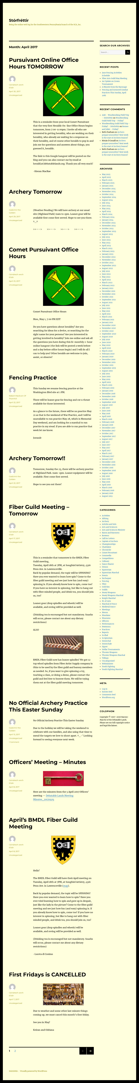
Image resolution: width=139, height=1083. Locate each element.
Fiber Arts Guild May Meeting (114, 78)
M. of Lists (106, 601)
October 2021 (107, 297)
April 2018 (106, 416)
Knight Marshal (109, 598)
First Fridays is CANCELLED (47, 974)
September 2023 (109, 231)
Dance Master (108, 564)
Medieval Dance (109, 607)
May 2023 (106, 243)
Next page (90, 1054)
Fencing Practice (33, 377)
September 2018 (109, 402)
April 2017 (106, 450)
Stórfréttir (19, 20)
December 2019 (108, 359)
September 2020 (109, 334)
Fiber (104, 584)
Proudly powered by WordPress (33, 1071)
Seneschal (106, 641)
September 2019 (109, 368)
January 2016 (107, 493)
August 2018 (107, 405)
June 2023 (106, 240)
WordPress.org (108, 697)
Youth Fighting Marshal (112, 669)
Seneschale (107, 644)
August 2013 (107, 496)
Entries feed (107, 692)
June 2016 (106, 479)
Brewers (105, 535)
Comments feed (109, 694)
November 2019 (109, 362)
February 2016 (108, 490)
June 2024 (106, 206)
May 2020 (106, 345)
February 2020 (108, 354)
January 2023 (107, 254)
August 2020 (107, 337)
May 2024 (106, 208)
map (65, 885)
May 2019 (106, 379)
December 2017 (108, 428)
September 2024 (109, 197)
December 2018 (108, 393)
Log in (104, 689)
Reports (105, 632)
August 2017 (107, 439)
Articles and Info (109, 524)
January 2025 (107, 186)
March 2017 (107, 453)
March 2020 (107, 351)
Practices (106, 629)
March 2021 (107, 317)
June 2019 (106, 376)
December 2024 (109, 189)
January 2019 (107, 391)
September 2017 (109, 436)
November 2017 (108, 431)
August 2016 (107, 473)
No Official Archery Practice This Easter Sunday (48, 706)
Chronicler (106, 550)
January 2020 (107, 356)
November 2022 (109, 260)
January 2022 (107, 288)
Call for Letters (108, 538)
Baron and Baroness (110, 533)
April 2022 (106, 280)
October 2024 (107, 194)
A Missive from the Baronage (114, 87)
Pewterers (106, 627)
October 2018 (107, 399)
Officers (105, 621)
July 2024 (106, 203)
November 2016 (109, 465)
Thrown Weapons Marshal (113, 655)
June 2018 (106, 411)
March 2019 (107, 385)
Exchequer (106, 578)
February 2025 (108, 183)
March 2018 (107, 419)
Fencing (105, 581)
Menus (105, 612)
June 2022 (106, 274)
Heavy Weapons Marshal (112, 595)
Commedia (106, 555)
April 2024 (106, 211)
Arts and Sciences (109, 527)
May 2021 (106, 311)
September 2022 (109, 265)
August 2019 (107, 371)
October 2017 (107, 433)
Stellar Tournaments (111, 649)
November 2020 (109, 328)
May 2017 (106, 448)
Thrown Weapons (109, 652)
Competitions (108, 558)
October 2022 (107, 263)
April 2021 (106, 314)
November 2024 (109, 191)
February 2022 (108, 285)
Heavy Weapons (109, 592)
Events (105, 575)
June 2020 (106, 342)
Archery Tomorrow (35, 191)
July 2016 (106, 476)
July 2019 (106, 374)
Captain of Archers (110, 541)
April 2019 (106, 382)
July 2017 (106, 442)
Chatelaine (106, 547)
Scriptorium (107, 638)
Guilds (105, 590)
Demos (105, 567)
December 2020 (109, 325)
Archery (105, 521)
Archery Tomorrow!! (37, 458)
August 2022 (107, 268)
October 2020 (107, 331)
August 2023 (107, 234)
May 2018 (106, 413)
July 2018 (106, 408)
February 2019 (108, 388)
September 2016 (109, 470)
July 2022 (106, 271)
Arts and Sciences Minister (113, 530)
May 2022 (106, 277)
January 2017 (107, 459)
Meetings (106, 609)
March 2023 (107, 248)
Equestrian (106, 570)
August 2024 (107, 200)
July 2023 (106, 237)
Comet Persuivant (109, 553)
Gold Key (106, 587)
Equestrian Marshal (110, 572)
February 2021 (108, 319)
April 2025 (106, 177)
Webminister (107, 664)
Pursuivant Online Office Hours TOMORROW (44, 63)
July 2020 (106, 339)
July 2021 (106, 305)
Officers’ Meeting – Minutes (47, 762)
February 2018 (108, 422)
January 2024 (107, 220)
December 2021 (108, 291)
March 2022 (107, 282)
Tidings (105, 658)
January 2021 (107, 322)
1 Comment (14, 742)
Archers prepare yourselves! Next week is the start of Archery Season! (115, 135)
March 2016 (107, 487)
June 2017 (106, 445)
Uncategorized (15, 95)
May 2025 (106, 174)
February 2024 (108, 217)
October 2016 (107, 468)
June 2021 (106, 308)
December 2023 (108, 223)
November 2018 (108, 396)
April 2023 (106, 245)
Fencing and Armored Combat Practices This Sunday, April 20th (115, 93)
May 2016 (106, 482)
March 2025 (107, 180)
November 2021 (108, 294)
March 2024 (107, 214)
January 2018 (107, 425)
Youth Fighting (108, 666)
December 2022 (109, 257)
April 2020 (106, 348)
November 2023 (109, 226)
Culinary (105, 561)
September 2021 (109, 300)
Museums (106, 618)
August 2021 (107, 302)
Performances (108, 624)
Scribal (105, 635)
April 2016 (106, 485)
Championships (109, 544)
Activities (106, 516)
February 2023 (108, 251)
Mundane (106, 615)
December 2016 (108, 462)
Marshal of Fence (109, 604)
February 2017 (108, 456)
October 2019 (107, 365)
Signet (105, 646)
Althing (105, 518)
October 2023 (107, 228)
